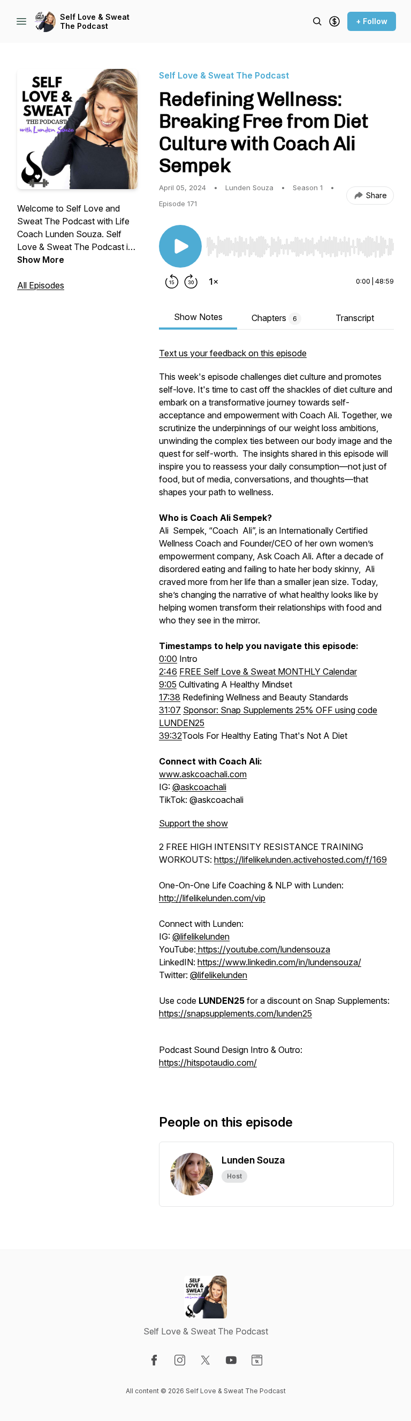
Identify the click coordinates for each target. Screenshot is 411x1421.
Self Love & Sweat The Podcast (95, 21)
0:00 (168, 658)
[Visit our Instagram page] (179, 1360)
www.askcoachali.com (203, 774)
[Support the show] (334, 21)
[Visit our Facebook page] (154, 1360)
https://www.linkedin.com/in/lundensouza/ (279, 962)
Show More (40, 259)
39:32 (170, 735)
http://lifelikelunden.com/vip (212, 898)
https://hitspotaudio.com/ (208, 1062)
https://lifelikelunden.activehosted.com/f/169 (300, 859)
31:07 (170, 710)
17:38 (169, 697)
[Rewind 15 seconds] (171, 281)
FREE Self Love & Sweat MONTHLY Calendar (268, 671)
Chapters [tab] (274, 318)
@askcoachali (199, 787)
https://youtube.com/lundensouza (263, 949)
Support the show (193, 823)
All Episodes (40, 285)
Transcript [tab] (355, 318)
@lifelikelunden (201, 936)
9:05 (168, 684)
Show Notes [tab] (198, 316)
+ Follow (371, 21)
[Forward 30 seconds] (191, 281)
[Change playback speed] (213, 281)
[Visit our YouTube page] (231, 1360)
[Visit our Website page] (257, 1360)
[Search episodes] (317, 21)
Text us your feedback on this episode (233, 353)
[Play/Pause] (180, 246)
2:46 (168, 671)
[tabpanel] (276, 713)
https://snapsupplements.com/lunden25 (235, 1013)
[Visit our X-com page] (205, 1360)
